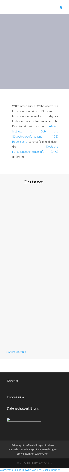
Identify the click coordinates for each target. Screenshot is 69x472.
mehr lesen (16, 228)
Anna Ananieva (22, 202)
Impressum (15, 397)
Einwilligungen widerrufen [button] (32, 453)
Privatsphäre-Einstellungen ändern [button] (33, 445)
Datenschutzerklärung (23, 408)
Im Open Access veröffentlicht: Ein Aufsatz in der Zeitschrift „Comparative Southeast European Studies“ (32, 302)
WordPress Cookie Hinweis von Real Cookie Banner (30, 469)
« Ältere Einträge (16, 351)
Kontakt (12, 381)
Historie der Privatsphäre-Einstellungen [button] (32, 449)
